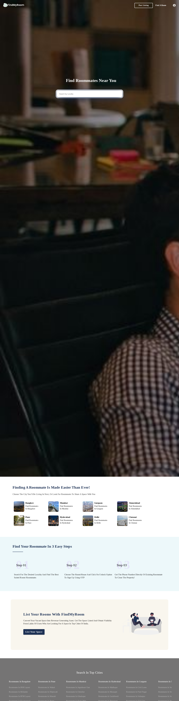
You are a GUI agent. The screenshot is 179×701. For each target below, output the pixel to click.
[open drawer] (14, 5)
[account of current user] (174, 5)
